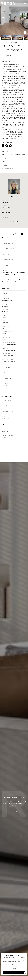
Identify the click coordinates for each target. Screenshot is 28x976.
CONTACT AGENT (14, 221)
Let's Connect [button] (15, 811)
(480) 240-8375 (6, 207)
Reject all (14, 964)
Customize (14, 968)
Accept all (14, 972)
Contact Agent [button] (14, 55)
